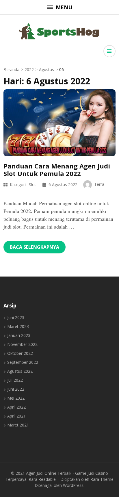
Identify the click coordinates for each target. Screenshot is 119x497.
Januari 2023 (18, 335)
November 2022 (22, 344)
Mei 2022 (16, 398)
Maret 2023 (18, 326)
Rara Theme (102, 479)
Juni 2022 (15, 389)
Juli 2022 (15, 380)
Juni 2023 (15, 317)
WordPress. (73, 485)
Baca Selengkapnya (34, 247)
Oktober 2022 (20, 353)
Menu (64, 7)
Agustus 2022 (20, 371)
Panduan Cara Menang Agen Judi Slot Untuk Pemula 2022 (56, 170)
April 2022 (16, 407)
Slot (32, 184)
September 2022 (22, 362)
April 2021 (16, 416)
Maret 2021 (18, 425)
